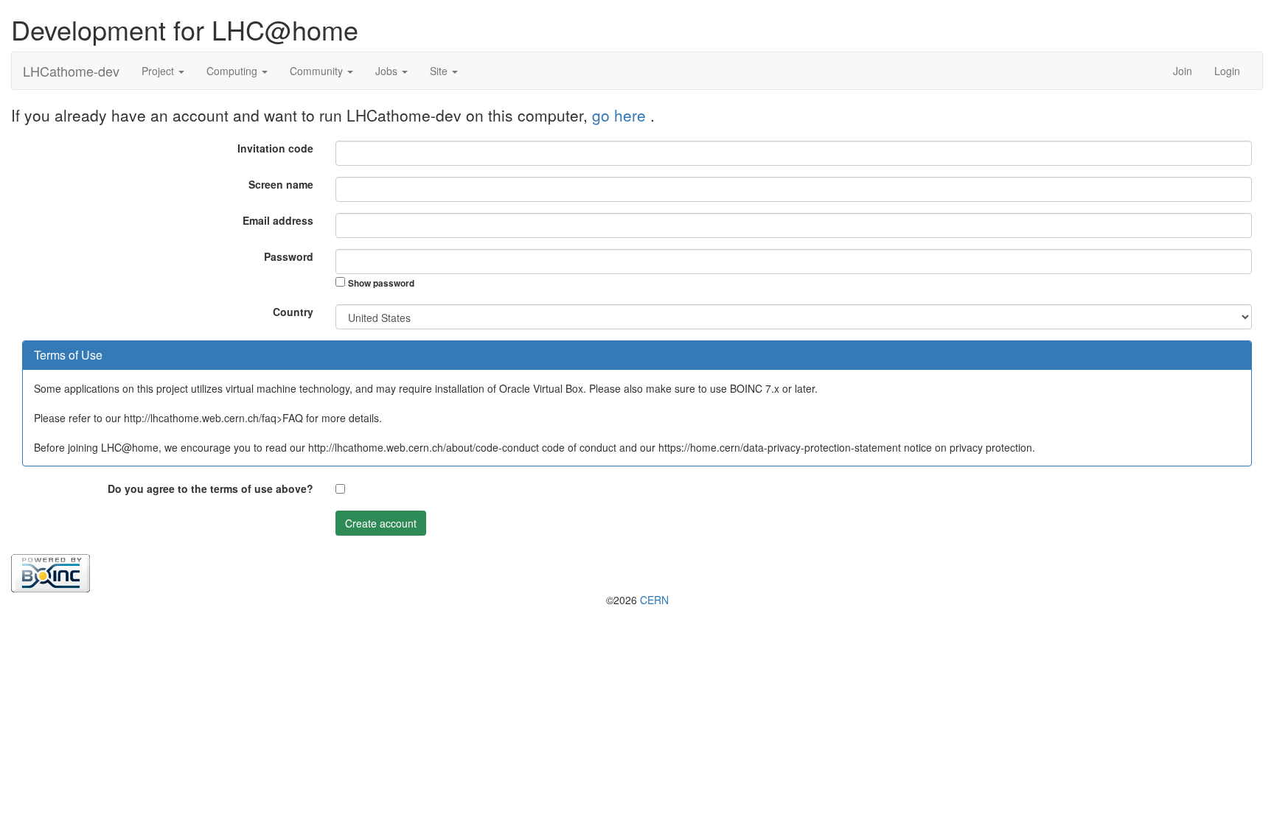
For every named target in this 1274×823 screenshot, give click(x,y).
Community (318, 70)
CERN (654, 599)
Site (440, 70)
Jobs (387, 70)
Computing (233, 70)
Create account (381, 523)
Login (1227, 70)
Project (159, 70)
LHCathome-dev (71, 70)
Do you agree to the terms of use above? (210, 488)
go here (621, 115)
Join (1182, 70)
